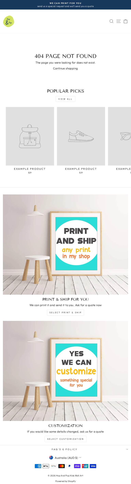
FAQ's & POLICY (65, 449)
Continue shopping (65, 68)
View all (65, 99)
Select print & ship (65, 312)
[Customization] (65, 371)
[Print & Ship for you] (65, 244)
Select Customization (65, 439)
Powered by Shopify (65, 481)
